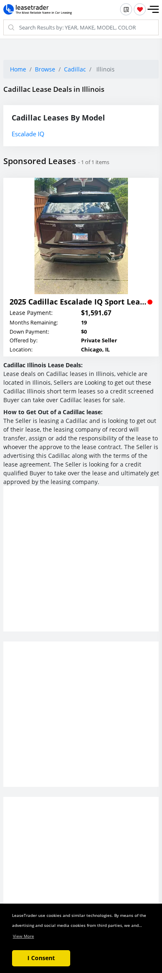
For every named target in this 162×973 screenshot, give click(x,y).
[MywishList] (139, 9)
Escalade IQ (28, 134)
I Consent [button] (41, 958)
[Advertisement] (81, 565)
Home (18, 69)
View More (23, 936)
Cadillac (75, 69)
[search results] (126, 9)
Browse (45, 69)
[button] (153, 9)
